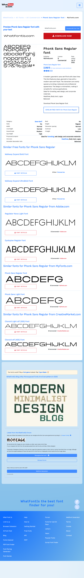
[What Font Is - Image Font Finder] (8, 5)
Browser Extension (9, 526)
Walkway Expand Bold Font (16, 154)
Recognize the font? (41, 455)
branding (51, 136)
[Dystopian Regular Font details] (41, 249)
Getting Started (29, 526)
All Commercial (33, 18)
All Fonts (20, 18)
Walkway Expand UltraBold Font (19, 181)
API (25, 535)
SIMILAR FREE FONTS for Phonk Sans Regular (61, 110)
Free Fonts (28, 531)
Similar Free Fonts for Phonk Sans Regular (29, 147)
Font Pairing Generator (7, 550)
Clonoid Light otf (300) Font (17, 321)
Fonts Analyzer (8, 540)
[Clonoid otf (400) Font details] (41, 344)
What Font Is (7, 517)
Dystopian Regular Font (15, 241)
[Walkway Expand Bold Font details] (41, 163)
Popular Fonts (50, 538)
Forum (47, 517)
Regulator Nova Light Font (16, 214)
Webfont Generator (42, 471)
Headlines (65, 139)
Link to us (6, 522)
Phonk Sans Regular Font (16, 273)
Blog (4, 535)
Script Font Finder (51, 542)
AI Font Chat (7, 531)
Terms (68, 522)
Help (25, 517)
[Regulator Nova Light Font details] (41, 222)
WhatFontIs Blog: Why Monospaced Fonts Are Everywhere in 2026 (32, 377)
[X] (77, 506)
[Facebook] (77, 502)
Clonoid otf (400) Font (14, 340)
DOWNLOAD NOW (63, 36)
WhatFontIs (8, 18)
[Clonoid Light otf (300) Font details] (41, 326)
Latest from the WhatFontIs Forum (19, 433)
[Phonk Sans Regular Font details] (41, 279)
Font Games (7, 556)
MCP (25, 540)
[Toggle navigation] (79, 5)
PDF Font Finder (8, 544)
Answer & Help (65, 435)
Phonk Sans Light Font (15, 294)
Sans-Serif (38, 121)
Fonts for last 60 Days (51, 523)
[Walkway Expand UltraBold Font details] (41, 190)
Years (47, 533)
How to (26, 522)
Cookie (68, 526)
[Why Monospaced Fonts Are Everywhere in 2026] (42, 402)
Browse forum (42, 460)
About (68, 531)
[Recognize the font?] (42, 440)
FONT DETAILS (21, 173)
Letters (47, 529)
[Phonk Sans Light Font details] (41, 300)
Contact (69, 535)
